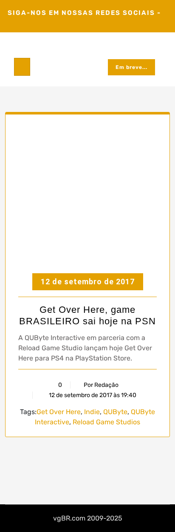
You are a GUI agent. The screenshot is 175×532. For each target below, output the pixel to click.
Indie (92, 412)
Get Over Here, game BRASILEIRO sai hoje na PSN (87, 315)
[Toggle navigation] (22, 67)
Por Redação (101, 385)
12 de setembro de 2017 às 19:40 (92, 395)
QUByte (115, 412)
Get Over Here (59, 412)
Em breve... (131, 67)
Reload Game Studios (106, 422)
